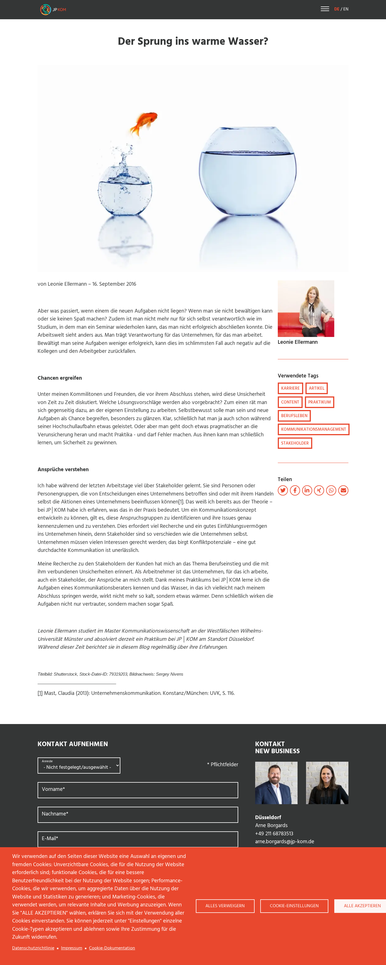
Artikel (316, 388)
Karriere (290, 388)
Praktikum (319, 402)
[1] (180, 502)
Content (290, 402)
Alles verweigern (225, 906)
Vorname (53, 789)
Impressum (71, 948)
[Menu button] (325, 10)
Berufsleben (294, 416)
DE (336, 9)
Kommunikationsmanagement (313, 429)
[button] (283, 490)
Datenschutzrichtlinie (33, 948)
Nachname (55, 814)
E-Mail (50, 839)
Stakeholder (295, 443)
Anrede (47, 761)
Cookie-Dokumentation (112, 948)
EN (345, 9)
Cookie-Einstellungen (294, 906)
